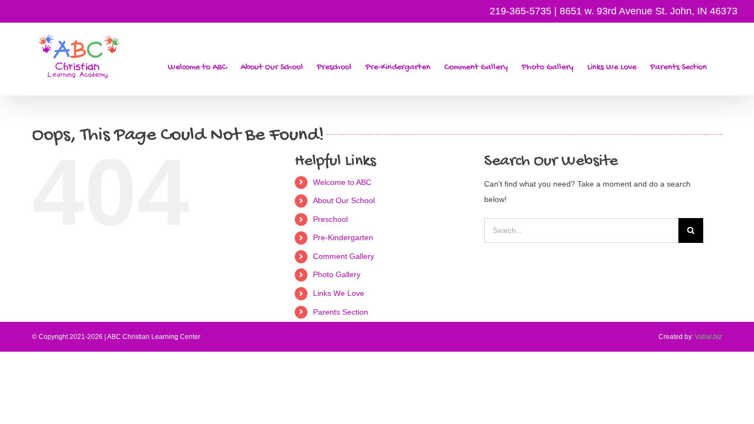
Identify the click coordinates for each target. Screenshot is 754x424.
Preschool (330, 219)
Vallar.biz (708, 337)
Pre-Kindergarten (343, 237)
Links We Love (338, 293)
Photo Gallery (336, 274)
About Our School (344, 200)
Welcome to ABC (342, 182)
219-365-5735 (520, 11)
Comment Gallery (343, 256)
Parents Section (340, 312)
